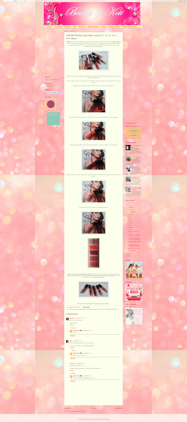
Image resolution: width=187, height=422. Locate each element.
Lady (71, 341)
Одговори (72, 325)
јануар (129, 229)
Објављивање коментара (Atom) (79, 411)
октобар (130, 209)
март (129, 225)
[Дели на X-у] (86, 307)
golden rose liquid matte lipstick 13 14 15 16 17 (79, 309)
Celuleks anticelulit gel (136, 157)
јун (129, 218)
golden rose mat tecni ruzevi (112, 309)
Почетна (93, 408)
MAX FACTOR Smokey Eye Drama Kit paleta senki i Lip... (134, 238)
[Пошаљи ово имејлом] (83, 307)
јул (129, 216)
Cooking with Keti (114, 27)
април (129, 222)
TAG (74, 27)
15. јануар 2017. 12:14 (86, 375)
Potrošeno (82, 27)
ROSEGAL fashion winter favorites (133, 232)
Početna (49, 27)
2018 (128, 203)
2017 (128, 205)
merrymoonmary (97, 419)
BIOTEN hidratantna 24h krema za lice (134, 242)
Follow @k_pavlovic (49, 85)
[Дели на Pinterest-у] (88, 307)
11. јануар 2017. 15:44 (77, 340)
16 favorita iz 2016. (132, 250)
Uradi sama (58, 27)
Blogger (107, 419)
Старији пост (119, 408)
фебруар (130, 227)
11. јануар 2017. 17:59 (79, 363)
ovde (109, 45)
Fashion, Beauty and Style (88, 345)
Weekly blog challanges (130, 27)
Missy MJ (72, 318)
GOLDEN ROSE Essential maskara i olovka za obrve (134, 245)
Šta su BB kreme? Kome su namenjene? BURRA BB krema (137, 188)
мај (129, 220)
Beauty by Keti (76, 330)
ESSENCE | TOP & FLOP (132, 126)
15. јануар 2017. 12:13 (86, 330)
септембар (130, 211)
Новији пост (68, 408)
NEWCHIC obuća (135, 167)
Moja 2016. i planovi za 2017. (134, 248)
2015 (128, 256)
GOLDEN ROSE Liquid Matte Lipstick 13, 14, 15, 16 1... (134, 235)
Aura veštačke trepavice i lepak (136, 146)
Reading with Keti (93, 27)
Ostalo (104, 27)
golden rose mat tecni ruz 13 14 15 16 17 (97, 309)
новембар (130, 207)
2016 (128, 253)
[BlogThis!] (84, 307)
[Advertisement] (53, 52)
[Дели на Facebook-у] (87, 307)
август (129, 214)
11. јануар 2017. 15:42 (79, 318)
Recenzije (67, 27)
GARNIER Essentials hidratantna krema (136, 177)
